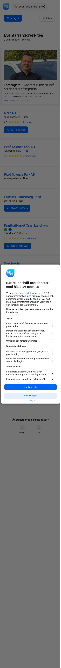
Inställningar (30, 395)
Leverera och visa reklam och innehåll (25, 379)
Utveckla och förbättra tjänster (21, 340)
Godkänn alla (30, 387)
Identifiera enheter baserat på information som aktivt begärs (27, 360)
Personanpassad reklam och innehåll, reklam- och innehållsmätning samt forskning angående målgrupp (25, 333)
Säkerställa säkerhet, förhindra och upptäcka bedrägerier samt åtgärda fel (26, 373)
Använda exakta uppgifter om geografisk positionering (27, 353)
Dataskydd (30, 401)
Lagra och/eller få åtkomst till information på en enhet (27, 325)
